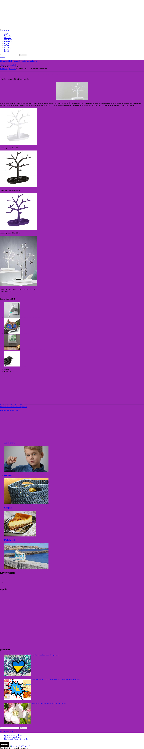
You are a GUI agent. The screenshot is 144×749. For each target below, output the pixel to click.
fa (11, 369)
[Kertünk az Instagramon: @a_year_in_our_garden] (17, 713)
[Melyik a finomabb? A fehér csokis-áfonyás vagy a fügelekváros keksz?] (17, 689)
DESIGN (15, 371)
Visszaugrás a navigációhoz (9, 410)
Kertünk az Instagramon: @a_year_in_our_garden (49, 703)
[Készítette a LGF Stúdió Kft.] (20, 746)
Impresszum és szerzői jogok (13, 735)
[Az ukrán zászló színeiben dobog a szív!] (17, 665)
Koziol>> (3, 295)
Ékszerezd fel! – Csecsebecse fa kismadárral (18, 61)
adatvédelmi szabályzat (12, 737)
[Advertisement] (63, 14)
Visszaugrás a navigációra (8, 65)
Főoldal (2, 57)
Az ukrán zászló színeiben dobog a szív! (45, 655)
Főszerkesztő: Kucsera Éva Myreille (16, 739)
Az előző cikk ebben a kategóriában (12, 405)
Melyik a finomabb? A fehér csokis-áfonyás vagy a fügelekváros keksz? (56, 679)
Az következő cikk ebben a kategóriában (13, 407)
